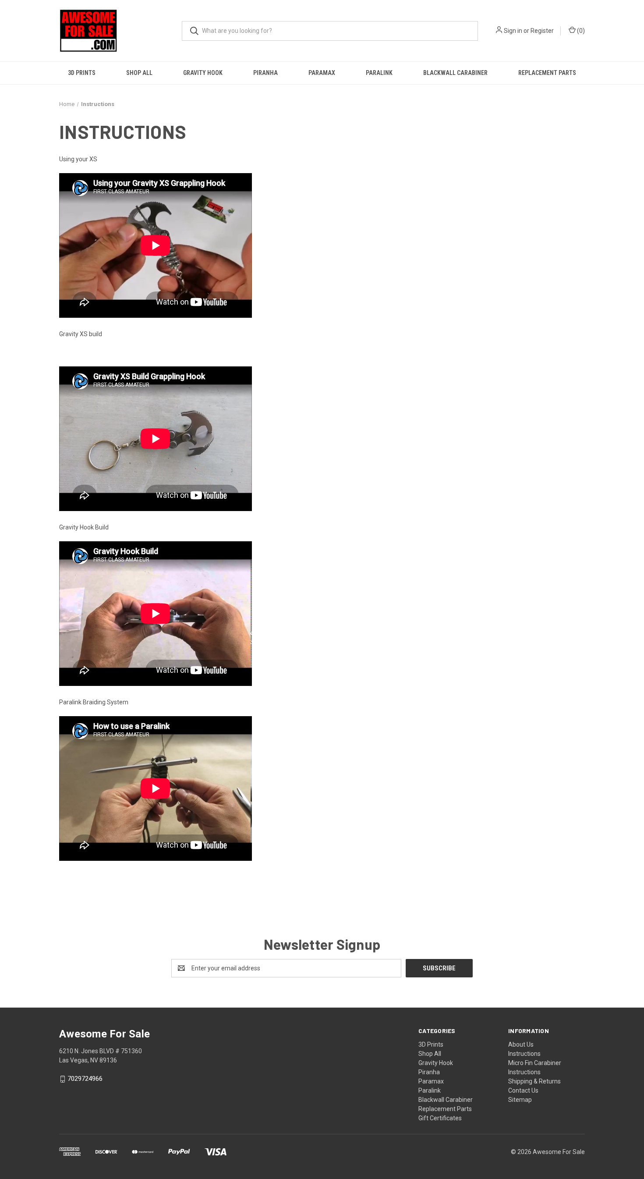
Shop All (139, 72)
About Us (521, 1044)
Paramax (321, 72)
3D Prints (82, 72)
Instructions (524, 1053)
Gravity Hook (203, 72)
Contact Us (523, 1090)
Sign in (513, 30)
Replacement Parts (547, 72)
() (580, 30)
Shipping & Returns (534, 1081)
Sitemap (520, 1099)
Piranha (265, 72)
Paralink (379, 72)
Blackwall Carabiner (455, 72)
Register (542, 30)
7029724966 (85, 1079)
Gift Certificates (440, 1118)
